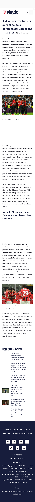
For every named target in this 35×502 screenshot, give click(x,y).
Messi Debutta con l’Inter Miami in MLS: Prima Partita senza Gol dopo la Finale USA (17, 413)
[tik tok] (11, 448)
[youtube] (21, 442)
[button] (27, 12)
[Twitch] (18, 448)
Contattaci (24, 482)
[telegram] (24, 448)
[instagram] (8, 442)
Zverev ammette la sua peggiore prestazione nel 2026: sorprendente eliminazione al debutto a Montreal (18, 367)
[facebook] (14, 442)
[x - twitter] (27, 442)
